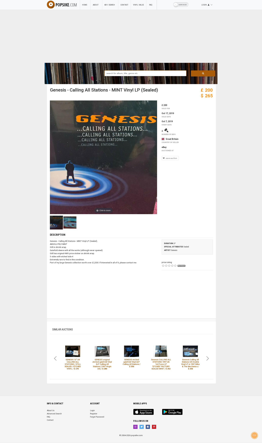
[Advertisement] (131, 40)
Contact (124, 5)
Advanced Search (54, 414)
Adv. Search (110, 5)
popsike (66, 5)
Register (93, 414)
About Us (50, 410)
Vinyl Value (138, 5)
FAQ (151, 5)
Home (85, 5)
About (96, 5)
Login (92, 410)
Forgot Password (97, 417)
